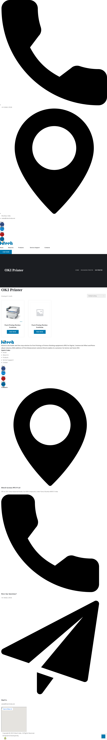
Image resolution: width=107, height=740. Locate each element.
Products (21, 247)
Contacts (47, 247)
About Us (10, 247)
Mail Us (4, 700)
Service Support (35, 247)
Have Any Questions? (9, 594)
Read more (12, 332)
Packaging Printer (87, 270)
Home (1, 247)
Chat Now (6, 252)
